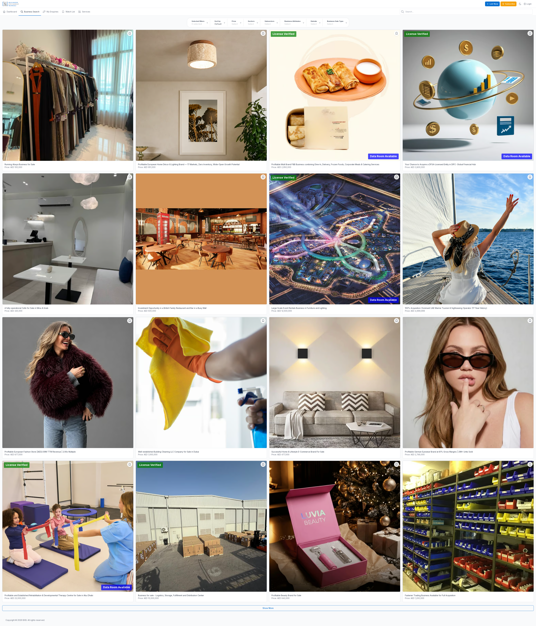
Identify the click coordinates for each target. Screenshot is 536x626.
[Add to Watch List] (129, 33)
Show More (268, 608)
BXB (25, 620)
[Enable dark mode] (520, 4)
